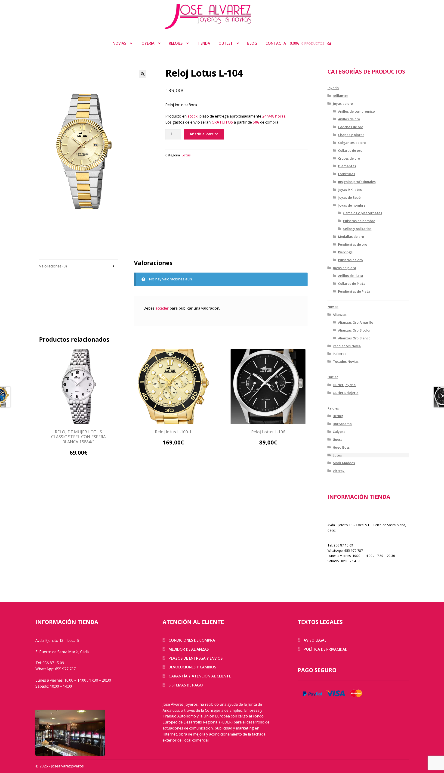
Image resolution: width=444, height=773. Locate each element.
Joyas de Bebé (349, 197)
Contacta (275, 43)
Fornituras (346, 174)
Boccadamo (342, 424)
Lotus (186, 155)
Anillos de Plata (350, 275)
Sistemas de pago (186, 685)
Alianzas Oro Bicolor (354, 330)
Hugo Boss (341, 447)
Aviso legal (315, 640)
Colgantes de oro (352, 142)
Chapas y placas (351, 135)
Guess (337, 439)
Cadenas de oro (350, 127)
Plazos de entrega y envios (196, 658)
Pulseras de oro (350, 260)
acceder (162, 308)
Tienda (203, 43)
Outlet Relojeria (345, 393)
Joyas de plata (344, 268)
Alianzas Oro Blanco (354, 338)
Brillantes (340, 95)
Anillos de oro (349, 119)
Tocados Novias (345, 361)
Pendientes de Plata (354, 291)
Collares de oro (350, 150)
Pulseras (339, 353)
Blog (252, 43)
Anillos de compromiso (356, 111)
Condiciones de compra (192, 640)
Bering (338, 416)
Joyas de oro (343, 103)
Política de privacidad (326, 649)
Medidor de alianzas (189, 649)
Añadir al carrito (204, 134)
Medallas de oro (351, 236)
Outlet (226, 43)
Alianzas (339, 314)
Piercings (345, 252)
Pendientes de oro (352, 244)
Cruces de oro (349, 158)
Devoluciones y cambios (192, 667)
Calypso (339, 431)
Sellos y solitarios (357, 229)
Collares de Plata (351, 283)
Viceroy (339, 471)
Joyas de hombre (351, 205)
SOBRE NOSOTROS (342, 515)
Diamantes (347, 166)
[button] (142, 74)
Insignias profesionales (357, 182)
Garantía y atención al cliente (200, 676)
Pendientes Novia (347, 346)
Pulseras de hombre (359, 221)
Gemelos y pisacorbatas (362, 213)
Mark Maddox (344, 463)
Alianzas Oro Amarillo (355, 322)
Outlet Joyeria (344, 385)
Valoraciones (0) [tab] (53, 266)
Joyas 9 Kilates (350, 189)
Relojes (176, 43)
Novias (119, 43)
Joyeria (147, 43)
